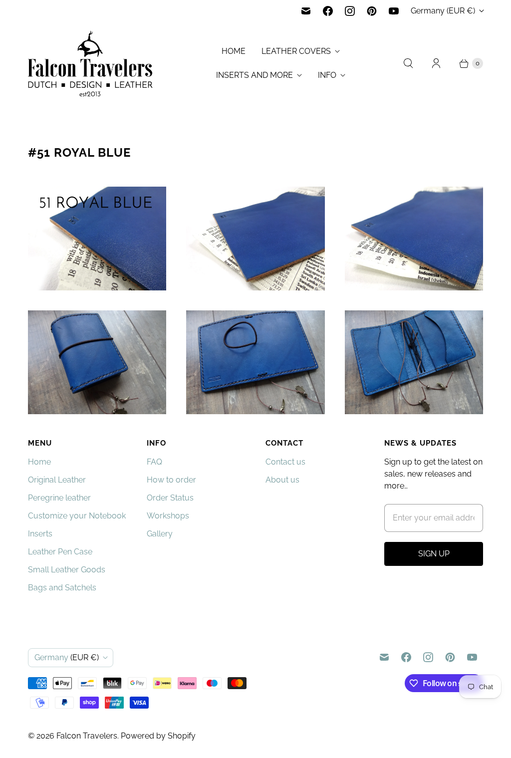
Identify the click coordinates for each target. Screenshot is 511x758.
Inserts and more (254, 75)
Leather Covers (296, 51)
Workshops (168, 515)
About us (282, 480)
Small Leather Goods (66, 569)
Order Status (170, 498)
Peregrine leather (59, 498)
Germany (443, 10)
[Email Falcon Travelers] (306, 11)
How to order (171, 480)
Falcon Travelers (86, 736)
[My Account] (436, 63)
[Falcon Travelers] (90, 63)
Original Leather (57, 480)
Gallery (160, 533)
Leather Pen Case (60, 551)
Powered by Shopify (158, 736)
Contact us (285, 462)
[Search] (408, 63)
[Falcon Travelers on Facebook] (328, 11)
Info (327, 75)
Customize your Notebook (77, 515)
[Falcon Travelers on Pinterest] (372, 11)
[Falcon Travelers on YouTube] (394, 11)
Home (234, 51)
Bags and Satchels (62, 587)
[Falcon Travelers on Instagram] (350, 11)
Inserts (40, 533)
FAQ (154, 462)
